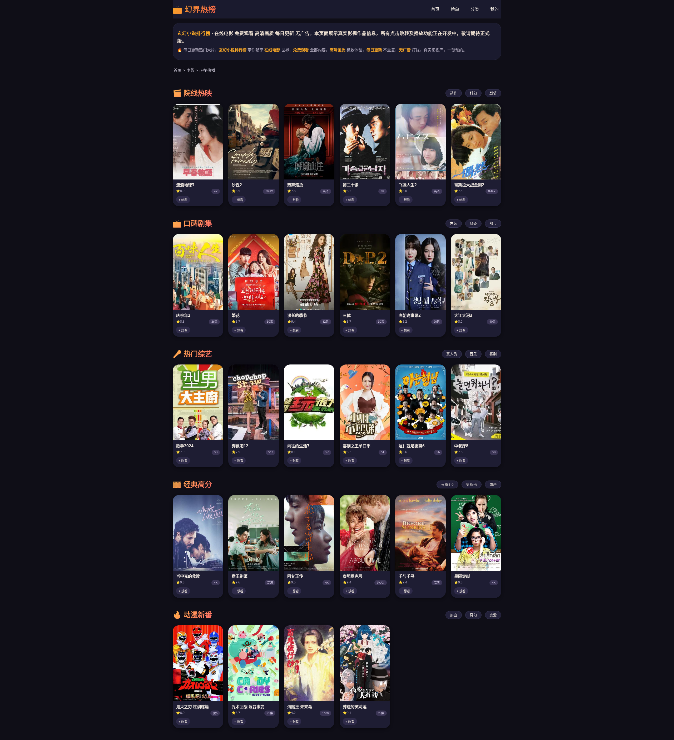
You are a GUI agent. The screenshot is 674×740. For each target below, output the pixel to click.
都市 (493, 223)
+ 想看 (183, 200)
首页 (435, 9)
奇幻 (473, 614)
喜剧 (493, 353)
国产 (493, 484)
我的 (494, 9)
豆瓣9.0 (447, 484)
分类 (474, 9)
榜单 (455, 9)
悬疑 (473, 223)
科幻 (473, 93)
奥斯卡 (471, 484)
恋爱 (493, 614)
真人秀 (451, 353)
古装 (453, 223)
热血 (453, 614)
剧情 (493, 93)
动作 (453, 93)
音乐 (473, 353)
